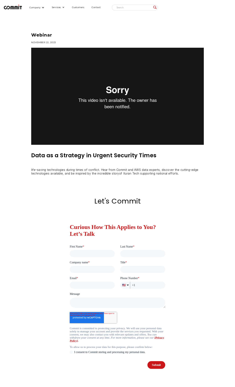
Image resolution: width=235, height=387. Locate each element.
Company (35, 7)
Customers (78, 7)
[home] (13, 7)
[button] (37, 7)
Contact (96, 7)
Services (56, 7)
